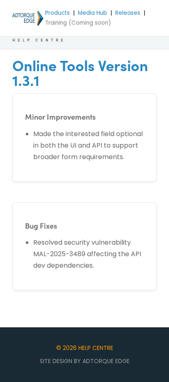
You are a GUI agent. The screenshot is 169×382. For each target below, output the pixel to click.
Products (57, 13)
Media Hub (92, 13)
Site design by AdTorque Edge (85, 361)
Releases (127, 13)
